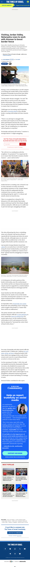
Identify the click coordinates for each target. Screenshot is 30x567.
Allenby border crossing (23, 522)
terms (21, 147)
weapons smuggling (13, 522)
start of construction (17, 316)
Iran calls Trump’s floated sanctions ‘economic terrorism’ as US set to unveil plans (8, 494)
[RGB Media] (12, 561)
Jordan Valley (5, 522)
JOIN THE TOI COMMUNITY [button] (15, 532)
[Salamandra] (22, 561)
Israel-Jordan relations (6, 521)
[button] (28, 2)
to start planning (22, 314)
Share (5, 63)
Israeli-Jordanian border (20, 519)
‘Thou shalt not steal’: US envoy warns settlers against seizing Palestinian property (21, 494)
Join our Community (7, 5)
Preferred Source (7, 55)
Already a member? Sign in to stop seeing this (15, 456)
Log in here (19, 535)
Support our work (15, 453)
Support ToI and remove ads (23, 5)
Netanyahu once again (19, 304)
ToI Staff (18, 59)
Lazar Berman (5, 59)
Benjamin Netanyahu (22, 521)
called (3, 247)
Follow (11, 59)
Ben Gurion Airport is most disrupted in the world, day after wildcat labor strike (21, 478)
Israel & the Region (11, 519)
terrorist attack (12, 111)
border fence (14, 521)
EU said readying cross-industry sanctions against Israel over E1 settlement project (8, 478)
